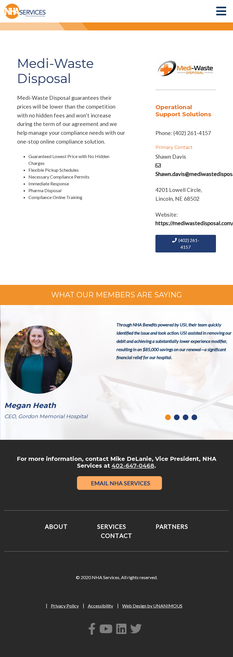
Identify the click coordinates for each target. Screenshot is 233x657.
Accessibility (100, 605)
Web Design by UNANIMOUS (152, 605)
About (56, 526)
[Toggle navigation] (220, 11)
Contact (116, 535)
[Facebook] (93, 628)
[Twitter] (137, 628)
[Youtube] (107, 628)
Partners (172, 526)
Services (111, 526)
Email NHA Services (119, 483)
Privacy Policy (65, 605)
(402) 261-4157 (188, 243)
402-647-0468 (133, 465)
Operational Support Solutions (183, 111)
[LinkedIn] (122, 628)
